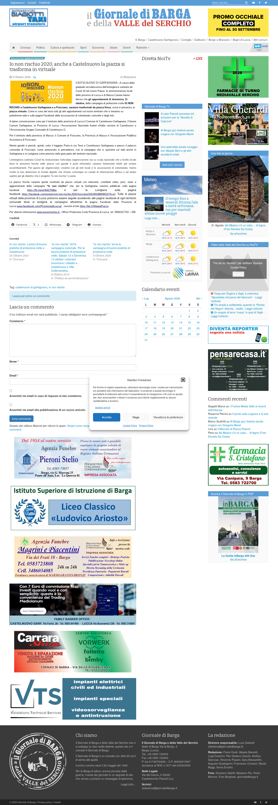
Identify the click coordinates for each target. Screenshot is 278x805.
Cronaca (25, 47)
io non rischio (57, 287)
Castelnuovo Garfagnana (163, 40)
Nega (136, 417)
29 (189, 334)
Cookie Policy (130, 425)
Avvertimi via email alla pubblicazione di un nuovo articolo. (47, 410)
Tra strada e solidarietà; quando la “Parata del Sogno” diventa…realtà (238, 306)
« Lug (145, 298)
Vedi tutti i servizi (172, 165)
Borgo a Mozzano (219, 40)
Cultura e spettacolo (62, 47)
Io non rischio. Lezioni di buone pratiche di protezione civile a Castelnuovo (28, 248)
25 (154, 334)
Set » (199, 298)
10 (146, 322)
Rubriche (142, 47)
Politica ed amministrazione (27, 58)
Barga (141, 40)
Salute (113, 47)
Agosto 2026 (172, 298)
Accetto (238, 274)
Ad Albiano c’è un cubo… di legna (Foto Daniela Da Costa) (244, 227)
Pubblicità (44, 2)
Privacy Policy (146, 425)
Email (13, 375)
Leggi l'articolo (253, 308)
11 (154, 322)
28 (180, 334)
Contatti (32, 2)
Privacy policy (44, 802)
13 (172, 322)
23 (198, 328)
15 (189, 322)
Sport (83, 47)
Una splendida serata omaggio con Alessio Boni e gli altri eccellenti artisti (179, 150)
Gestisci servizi (102, 407)
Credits (57, 802)
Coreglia (186, 40)
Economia (98, 47)
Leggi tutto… (152, 218)
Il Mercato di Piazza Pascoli (233, 429)
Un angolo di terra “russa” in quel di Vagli (238, 312)
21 (180, 328)
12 (163, 322)
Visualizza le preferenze (168, 417)
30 (198, 334)
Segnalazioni (18, 2)
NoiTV (261, 47)
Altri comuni (260, 40)
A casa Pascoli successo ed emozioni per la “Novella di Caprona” (177, 117)
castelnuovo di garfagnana (31, 287)
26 (163, 334)
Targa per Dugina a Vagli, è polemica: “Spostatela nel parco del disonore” (235, 295)
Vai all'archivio (238, 233)
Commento (17, 321)
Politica (40, 47)
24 (146, 334)
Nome (14, 361)
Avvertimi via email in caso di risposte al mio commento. (45, 396)
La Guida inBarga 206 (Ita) (238, 556)
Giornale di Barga (27, 802)
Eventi (126, 47)
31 (146, 340)
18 (154, 328)
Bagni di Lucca (241, 40)
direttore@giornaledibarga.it (225, 746)
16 (198, 322)
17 (146, 328)
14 (180, 322)
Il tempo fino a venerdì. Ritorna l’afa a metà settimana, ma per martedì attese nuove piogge (171, 206)
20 (172, 328)
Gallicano (200, 40)
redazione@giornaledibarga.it (159, 788)
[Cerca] (246, 2)
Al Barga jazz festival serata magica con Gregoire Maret (177, 132)
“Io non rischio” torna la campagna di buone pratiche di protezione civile (111, 248)
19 (163, 328)
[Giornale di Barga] (139, 17)
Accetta (106, 417)
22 (189, 328)
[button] (183, 380)
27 (172, 334)
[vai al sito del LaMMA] (185, 272)
